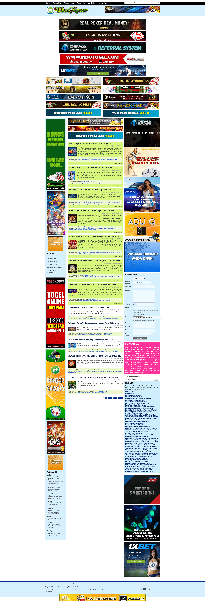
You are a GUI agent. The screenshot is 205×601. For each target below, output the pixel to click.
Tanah (53, 527)
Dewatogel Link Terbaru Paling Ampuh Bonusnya (141, 438)
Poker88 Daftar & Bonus (133, 397)
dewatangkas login (97, 371)
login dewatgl (84, 204)
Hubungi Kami (102, 3)
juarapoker (85, 202)
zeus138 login (109, 276)
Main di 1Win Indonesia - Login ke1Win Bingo (140, 466)
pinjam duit (115, 318)
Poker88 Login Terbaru (133, 395)
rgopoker (113, 228)
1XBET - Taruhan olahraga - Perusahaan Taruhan (141, 417)
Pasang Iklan (57, 3)
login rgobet (116, 252)
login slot (95, 300)
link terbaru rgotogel (107, 183)
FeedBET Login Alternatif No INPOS (137, 413)
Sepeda (50, 519)
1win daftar (102, 318)
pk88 (86, 334)
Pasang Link (81, 3)
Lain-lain (50, 518)
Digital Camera (52, 495)
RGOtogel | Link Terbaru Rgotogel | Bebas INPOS (141, 453)
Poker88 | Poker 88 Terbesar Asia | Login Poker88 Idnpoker (94, 323)
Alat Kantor (58, 476)
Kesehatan (51, 481)
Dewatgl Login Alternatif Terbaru (136, 458)
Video (58, 498)
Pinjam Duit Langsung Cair (134, 423)
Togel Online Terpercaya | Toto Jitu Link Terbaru (141, 448)
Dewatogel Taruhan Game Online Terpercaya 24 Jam (91, 190)
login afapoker (91, 252)
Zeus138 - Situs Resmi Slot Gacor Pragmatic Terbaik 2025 (94, 261)
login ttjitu (97, 392)
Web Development (55, 503)
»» (121, 398)
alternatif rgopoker (82, 229)
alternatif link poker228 (103, 228)
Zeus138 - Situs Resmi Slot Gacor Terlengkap (140, 455)
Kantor (57, 524)
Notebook (50, 512)
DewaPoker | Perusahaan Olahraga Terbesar (140, 407)
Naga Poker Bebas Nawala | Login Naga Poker (140, 446)
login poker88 (98, 334)
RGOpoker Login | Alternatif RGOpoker (138, 450)
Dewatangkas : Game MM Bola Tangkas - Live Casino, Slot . (94, 356)
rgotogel (84, 183)
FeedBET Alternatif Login (133, 433)
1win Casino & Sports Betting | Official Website (88, 307)
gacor (94, 276)
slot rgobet (82, 254)
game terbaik (92, 229)
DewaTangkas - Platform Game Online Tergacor (89, 143)
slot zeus (89, 276)
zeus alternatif (100, 276)
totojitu (92, 392)
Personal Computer (53, 512)
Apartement (51, 524)
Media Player (58, 496)
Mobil (55, 518)
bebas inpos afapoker (102, 252)
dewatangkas (85, 159)
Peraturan (98, 583)
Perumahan (51, 525)
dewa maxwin (104, 204)
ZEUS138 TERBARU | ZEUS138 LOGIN (138, 463)
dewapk (98, 351)
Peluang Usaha (52, 490)
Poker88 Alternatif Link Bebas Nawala (138, 398)
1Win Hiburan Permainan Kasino (136, 402)
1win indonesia (94, 318)
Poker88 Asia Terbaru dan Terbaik (136, 436)
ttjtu (82, 392)
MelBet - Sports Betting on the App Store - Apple (141, 418)
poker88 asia (106, 334)
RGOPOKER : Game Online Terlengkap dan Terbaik (91, 211)
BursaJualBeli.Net (57, 587)
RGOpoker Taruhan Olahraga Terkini (137, 426)
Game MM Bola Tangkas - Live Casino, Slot (139, 435)
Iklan (57, 503)
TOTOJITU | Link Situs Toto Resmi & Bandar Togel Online (93, 377)
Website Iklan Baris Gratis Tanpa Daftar (138, 456)
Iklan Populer (90, 583)
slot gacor (112, 204)
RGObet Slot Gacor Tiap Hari (134, 425)
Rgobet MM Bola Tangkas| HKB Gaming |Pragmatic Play (93, 236)
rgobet (111, 252)
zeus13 (84, 276)
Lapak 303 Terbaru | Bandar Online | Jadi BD (140, 445)
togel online (86, 392)
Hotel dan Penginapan (54, 532)
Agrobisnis (51, 476)
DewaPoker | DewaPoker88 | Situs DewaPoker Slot (90, 339)
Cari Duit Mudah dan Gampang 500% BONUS (140, 468)
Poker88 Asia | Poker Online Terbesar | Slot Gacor (142, 441)
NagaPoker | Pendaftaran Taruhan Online (139, 408)
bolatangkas (77, 161)
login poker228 (92, 228)
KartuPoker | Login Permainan (135, 405)
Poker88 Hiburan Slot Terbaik (135, 400)
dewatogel (72, 204)
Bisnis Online (51, 487)
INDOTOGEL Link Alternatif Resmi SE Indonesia (141, 428)
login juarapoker (115, 202)
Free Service (51, 503)
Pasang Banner (69, 3)
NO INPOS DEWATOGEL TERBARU (137, 461)
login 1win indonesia (104, 300)
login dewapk (105, 351)
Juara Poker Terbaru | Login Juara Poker (139, 451)
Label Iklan (91, 3)
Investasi (58, 487)
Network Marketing (53, 489)
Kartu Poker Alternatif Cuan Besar (137, 422)
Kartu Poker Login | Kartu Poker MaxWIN (139, 443)
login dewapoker (114, 351)
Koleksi (57, 481)
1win (91, 300)
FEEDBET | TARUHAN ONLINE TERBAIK (139, 412)
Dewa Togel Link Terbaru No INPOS (137, 460)
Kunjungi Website (90, 158)
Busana (50, 480)
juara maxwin (106, 202)
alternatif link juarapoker (95, 202)
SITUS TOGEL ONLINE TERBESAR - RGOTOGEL (90, 168)
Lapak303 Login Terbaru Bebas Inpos (137, 403)
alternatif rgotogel (96, 183)
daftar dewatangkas (108, 371)
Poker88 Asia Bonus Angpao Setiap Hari (139, 471)
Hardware (57, 510)
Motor (59, 518)
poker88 (91, 334)
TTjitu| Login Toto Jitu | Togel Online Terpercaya (141, 440)
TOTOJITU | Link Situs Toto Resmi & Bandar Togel (141, 430)
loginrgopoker (73, 229)
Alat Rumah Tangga (53, 478)
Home (48, 3)
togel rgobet (88, 254)
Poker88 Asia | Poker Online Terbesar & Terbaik (141, 410)
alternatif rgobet (73, 254)
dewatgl (78, 204)
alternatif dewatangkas (107, 159)
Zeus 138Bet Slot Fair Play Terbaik (136, 431)
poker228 (84, 228)
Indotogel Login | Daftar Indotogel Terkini (138, 470)
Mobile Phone (52, 498)
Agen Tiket (51, 532)
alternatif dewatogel (94, 204)
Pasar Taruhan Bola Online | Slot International (140, 465)
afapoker (84, 252)
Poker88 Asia (129, 393)
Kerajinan (55, 480)
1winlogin (108, 318)
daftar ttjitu (104, 392)
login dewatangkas (95, 159)
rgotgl (88, 183)
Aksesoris (51, 510)
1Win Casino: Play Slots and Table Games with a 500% (92, 285)
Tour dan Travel (52, 535)
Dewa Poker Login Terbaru (134, 420)
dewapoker (92, 351)
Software (57, 513)
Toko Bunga (54, 483)
